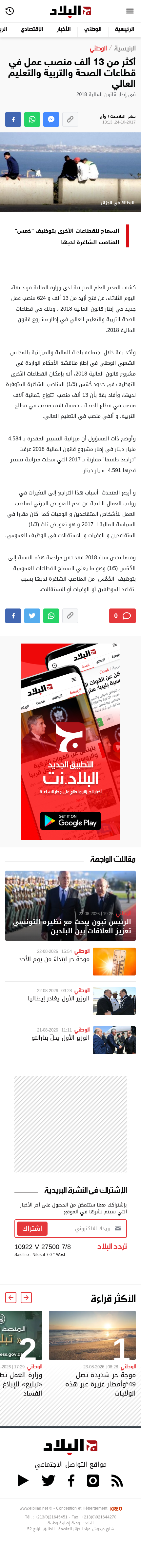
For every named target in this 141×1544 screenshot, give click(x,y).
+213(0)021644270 (99, 1517)
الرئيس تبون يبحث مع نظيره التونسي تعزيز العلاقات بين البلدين (72, 926)
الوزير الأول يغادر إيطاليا (59, 998)
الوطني (93, 30)
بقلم (118, 119)
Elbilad (70, 12)
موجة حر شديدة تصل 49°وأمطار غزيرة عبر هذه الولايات (100, 1384)
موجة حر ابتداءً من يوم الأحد (54, 959)
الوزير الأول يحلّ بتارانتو (60, 1037)
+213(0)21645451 (51, 1517)
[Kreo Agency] (115, 1508)
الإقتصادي (32, 30)
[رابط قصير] (70, 119)
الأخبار (64, 30)
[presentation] (26, 1297)
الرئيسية (124, 30)
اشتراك (32, 1228)
